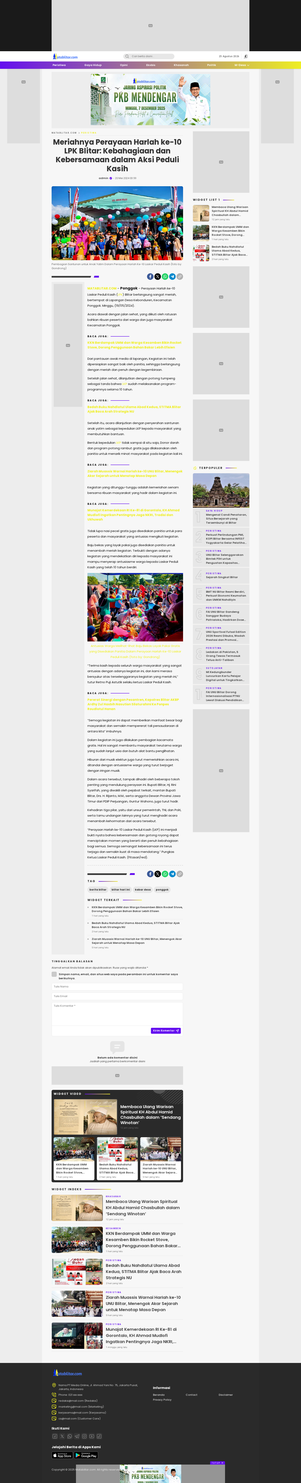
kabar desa (143, 889)
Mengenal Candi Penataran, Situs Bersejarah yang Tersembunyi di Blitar (226, 518)
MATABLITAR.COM (64, 133)
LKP (124, 384)
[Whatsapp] (69, 1436)
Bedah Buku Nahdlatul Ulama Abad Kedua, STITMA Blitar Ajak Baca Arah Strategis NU (134, 409)
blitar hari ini (121, 889)
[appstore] (62, 1458)
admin (103, 178)
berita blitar (97, 889)
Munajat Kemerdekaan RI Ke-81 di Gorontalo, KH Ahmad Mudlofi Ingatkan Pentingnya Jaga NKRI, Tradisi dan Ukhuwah (133, 515)
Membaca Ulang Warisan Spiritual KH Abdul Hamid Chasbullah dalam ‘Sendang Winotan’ (150, 1115)
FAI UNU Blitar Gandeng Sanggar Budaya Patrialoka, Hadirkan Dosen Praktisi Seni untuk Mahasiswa (226, 620)
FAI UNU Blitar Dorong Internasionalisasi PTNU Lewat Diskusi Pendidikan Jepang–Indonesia (224, 698)
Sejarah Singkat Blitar (222, 577)
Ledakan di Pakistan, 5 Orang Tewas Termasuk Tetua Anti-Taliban (223, 656)
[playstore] (86, 1458)
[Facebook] (150, 276)
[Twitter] (157, 276)
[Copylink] (180, 276)
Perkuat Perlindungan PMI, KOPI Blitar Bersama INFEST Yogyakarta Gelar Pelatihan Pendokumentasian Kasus (226, 541)
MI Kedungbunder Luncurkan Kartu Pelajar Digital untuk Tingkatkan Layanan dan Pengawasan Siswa (225, 680)
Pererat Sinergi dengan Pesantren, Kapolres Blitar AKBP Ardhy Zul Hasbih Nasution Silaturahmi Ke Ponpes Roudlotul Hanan (133, 704)
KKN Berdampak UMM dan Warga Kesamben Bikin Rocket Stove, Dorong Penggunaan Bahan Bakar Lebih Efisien (134, 344)
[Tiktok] (99, 1436)
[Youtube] (91, 1436)
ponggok (162, 889)
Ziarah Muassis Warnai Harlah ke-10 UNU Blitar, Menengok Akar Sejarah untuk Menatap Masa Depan (134, 473)
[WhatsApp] (165, 276)
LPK (120, 294)
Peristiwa (89, 133)
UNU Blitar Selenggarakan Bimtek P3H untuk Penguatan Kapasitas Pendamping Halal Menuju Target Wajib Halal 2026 (225, 563)
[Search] (127, 56)
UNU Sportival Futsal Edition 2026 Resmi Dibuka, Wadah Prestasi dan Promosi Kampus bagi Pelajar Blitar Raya (226, 640)
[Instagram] (84, 1436)
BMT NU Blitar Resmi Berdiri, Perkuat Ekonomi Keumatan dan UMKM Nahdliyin (226, 595)
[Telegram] (172, 276)
